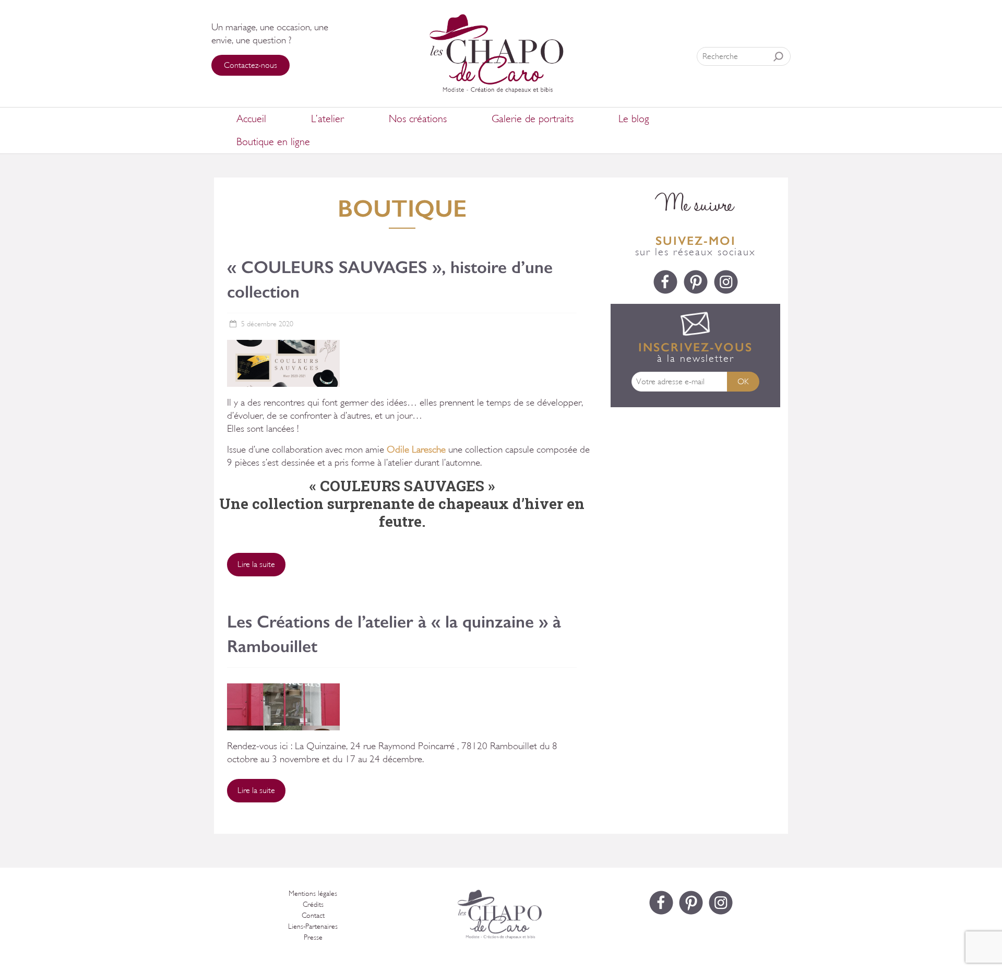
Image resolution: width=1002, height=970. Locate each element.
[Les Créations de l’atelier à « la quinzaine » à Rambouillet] (283, 688)
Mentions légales (313, 893)
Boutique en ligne (273, 142)
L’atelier (327, 119)
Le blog (633, 119)
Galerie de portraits (533, 119)
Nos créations (418, 119)
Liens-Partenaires (313, 926)
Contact (313, 915)
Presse (313, 937)
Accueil (251, 119)
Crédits (313, 904)
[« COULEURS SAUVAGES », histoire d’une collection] (283, 345)
